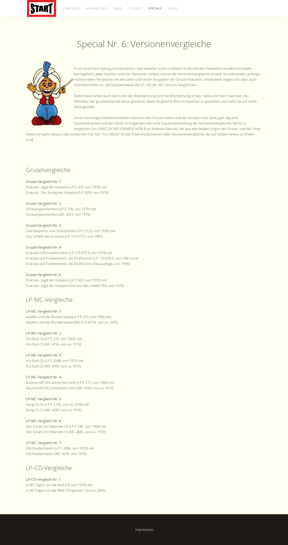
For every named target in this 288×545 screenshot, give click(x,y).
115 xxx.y (135, 8)
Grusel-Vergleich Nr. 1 (43, 181)
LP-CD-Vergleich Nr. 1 (43, 479)
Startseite (70, 8)
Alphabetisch (97, 8)
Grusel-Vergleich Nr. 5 (43, 274)
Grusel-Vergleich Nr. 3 (43, 225)
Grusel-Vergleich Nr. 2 (43, 203)
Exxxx (118, 8)
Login (172, 8)
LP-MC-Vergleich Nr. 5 (43, 399)
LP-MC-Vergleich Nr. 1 (43, 311)
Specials (154, 8)
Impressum (144, 529)
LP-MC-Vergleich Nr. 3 (43, 355)
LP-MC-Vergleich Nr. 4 (43, 377)
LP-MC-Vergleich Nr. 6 (43, 421)
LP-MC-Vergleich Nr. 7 (43, 443)
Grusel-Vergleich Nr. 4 (43, 247)
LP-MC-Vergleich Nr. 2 (43, 333)
